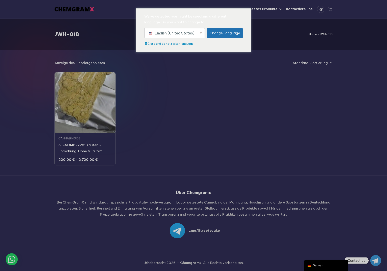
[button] (12, 259)
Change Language (225, 33)
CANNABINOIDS (69, 138)
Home (313, 34)
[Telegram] (321, 9)
